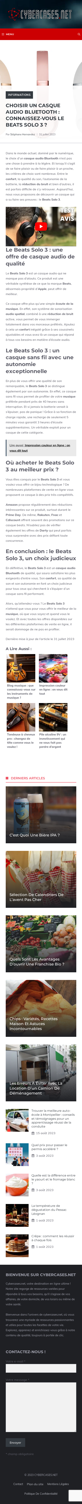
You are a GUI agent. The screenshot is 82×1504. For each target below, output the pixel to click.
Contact (18, 1484)
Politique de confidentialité (41, 1493)
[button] (79, 34)
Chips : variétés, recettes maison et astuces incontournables (34, 1024)
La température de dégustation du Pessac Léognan (49, 1210)
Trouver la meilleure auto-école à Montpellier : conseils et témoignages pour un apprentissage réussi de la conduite (53, 1118)
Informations (19, 95)
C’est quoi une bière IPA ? (35, 835)
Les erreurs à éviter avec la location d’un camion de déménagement (36, 1088)
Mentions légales (58, 1484)
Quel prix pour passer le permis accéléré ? (49, 1147)
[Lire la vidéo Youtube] (41, 226)
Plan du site (35, 1484)
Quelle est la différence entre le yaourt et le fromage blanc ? (53, 1179)
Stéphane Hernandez (22, 134)
